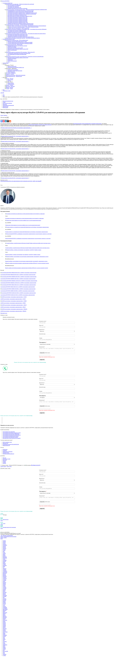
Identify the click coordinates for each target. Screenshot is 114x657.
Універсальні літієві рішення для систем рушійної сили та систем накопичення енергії (22, 225)
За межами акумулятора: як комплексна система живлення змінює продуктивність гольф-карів (24, 218)
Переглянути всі (3, 313)
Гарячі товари (3, 466)
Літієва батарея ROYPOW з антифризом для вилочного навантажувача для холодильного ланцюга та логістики (28, 238)
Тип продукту (42, 342)
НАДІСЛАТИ (42, 359)
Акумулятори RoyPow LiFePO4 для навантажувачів (40, 124)
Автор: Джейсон (3, 115)
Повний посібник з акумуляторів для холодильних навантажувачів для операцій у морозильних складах (26, 261)
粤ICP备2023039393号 (35, 465)
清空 (7, 117)
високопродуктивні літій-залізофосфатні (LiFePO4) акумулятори (87, 123)
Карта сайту (9, 466)
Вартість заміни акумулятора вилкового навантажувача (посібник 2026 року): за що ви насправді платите (26, 267)
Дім (3, 94)
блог (4, 95)
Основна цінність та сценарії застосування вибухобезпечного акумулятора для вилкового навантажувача (26, 231)
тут (45, 362)
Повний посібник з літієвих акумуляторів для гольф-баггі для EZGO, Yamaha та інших (22, 254)
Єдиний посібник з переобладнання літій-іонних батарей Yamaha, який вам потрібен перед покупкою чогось (27, 247)
